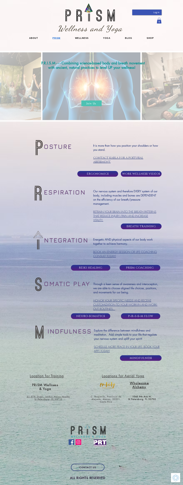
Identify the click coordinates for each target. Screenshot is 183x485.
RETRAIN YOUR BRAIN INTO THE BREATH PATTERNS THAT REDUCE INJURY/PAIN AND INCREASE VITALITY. (124, 216)
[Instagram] (78, 442)
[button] (159, 21)
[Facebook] (71, 442)
